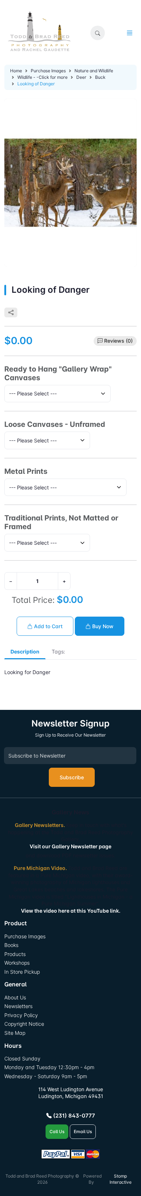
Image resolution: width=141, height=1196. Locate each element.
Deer (81, 77)
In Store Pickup (22, 972)
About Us (15, 997)
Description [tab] (24, 651)
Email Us (83, 1131)
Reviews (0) (118, 341)
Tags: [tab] (58, 651)
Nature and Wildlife (93, 70)
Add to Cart (48, 626)
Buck (100, 77)
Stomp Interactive (121, 1179)
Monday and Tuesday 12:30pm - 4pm (49, 1067)
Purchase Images (48, 70)
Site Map (14, 1033)
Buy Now (102, 626)
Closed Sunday (22, 1058)
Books (11, 945)
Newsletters (18, 1006)
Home (16, 70)
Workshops (17, 963)
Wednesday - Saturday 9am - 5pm (45, 1076)
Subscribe (72, 777)
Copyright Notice (24, 1024)
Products (15, 954)
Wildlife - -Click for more (42, 77)
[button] (97, 33)
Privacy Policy (21, 1015)
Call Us (57, 1131)
